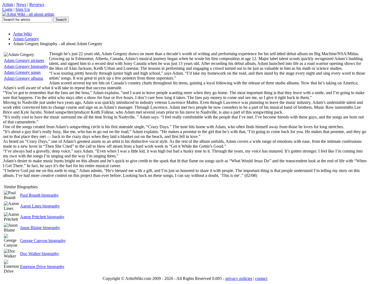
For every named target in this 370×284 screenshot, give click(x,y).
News (21, 4)
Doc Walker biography (39, 253)
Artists (7, 4)
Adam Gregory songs (22, 72)
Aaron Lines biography (40, 206)
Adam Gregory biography (26, 66)
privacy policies (238, 278)
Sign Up (22, 9)
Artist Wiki (22, 34)
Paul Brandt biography (39, 195)
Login (7, 9)
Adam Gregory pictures (24, 60)
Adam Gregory (26, 39)
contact (261, 278)
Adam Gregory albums (23, 78)
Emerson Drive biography (42, 266)
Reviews (36, 4)
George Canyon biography (43, 240)
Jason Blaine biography (40, 227)
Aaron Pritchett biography (42, 216)
